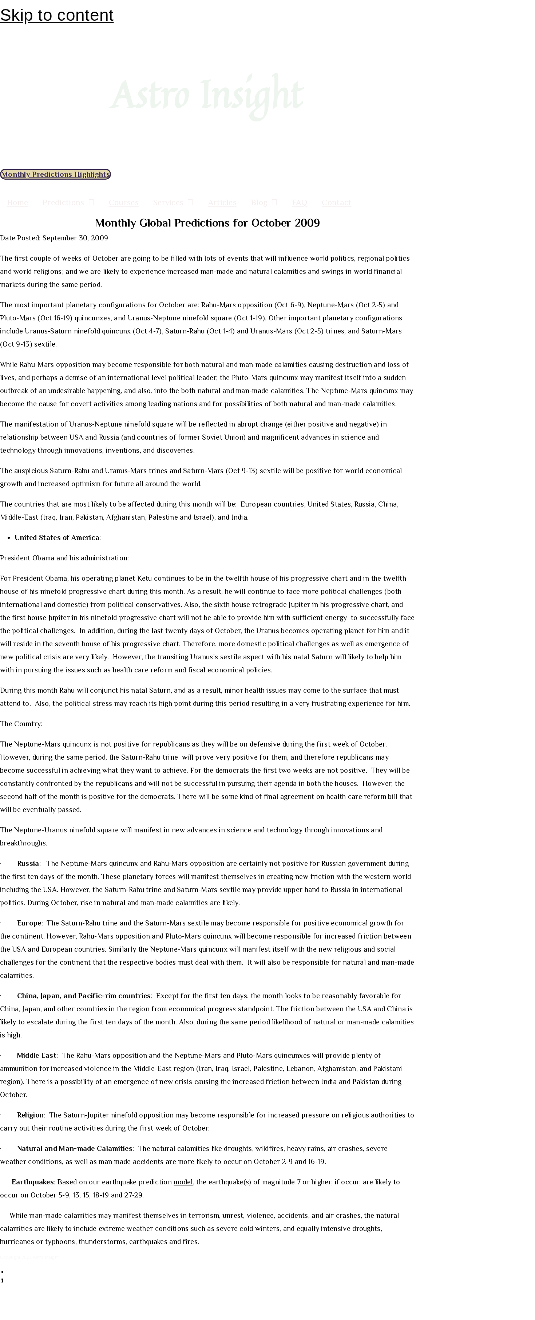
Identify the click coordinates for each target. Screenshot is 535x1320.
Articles (222, 202)
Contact (336, 202)
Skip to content (57, 14)
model (183, 1182)
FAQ (300, 202)
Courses (124, 202)
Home (17, 202)
